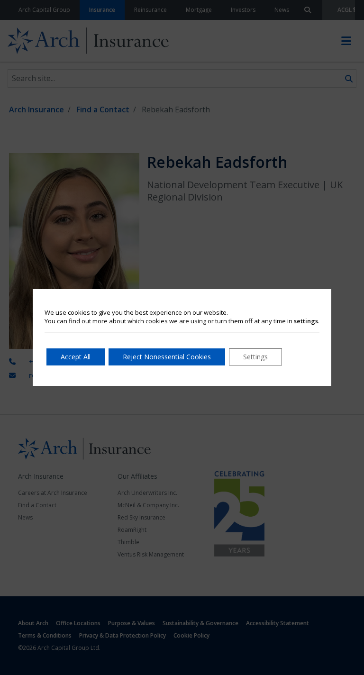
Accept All (76, 356)
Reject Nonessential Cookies (167, 356)
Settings (255, 356)
